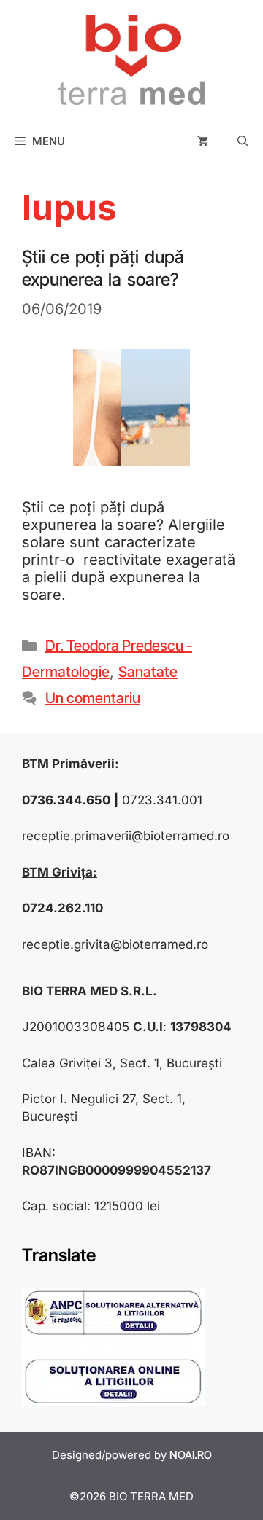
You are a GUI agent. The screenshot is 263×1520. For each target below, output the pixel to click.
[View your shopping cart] (203, 141)
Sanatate (148, 672)
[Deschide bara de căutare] (243, 141)
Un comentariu (92, 698)
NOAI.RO (190, 1455)
